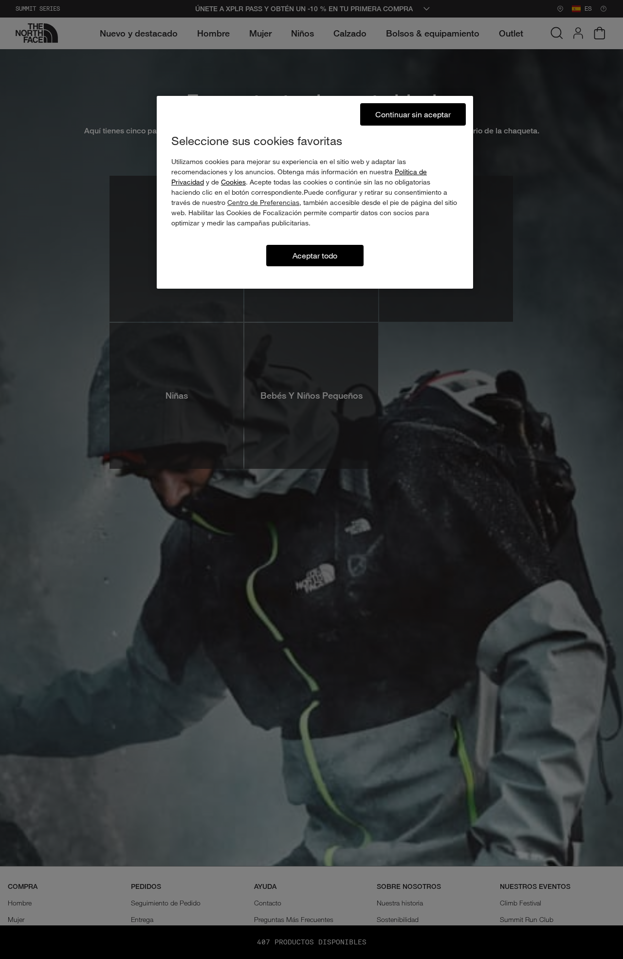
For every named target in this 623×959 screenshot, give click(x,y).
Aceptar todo (315, 255)
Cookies (233, 182)
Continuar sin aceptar (413, 114)
